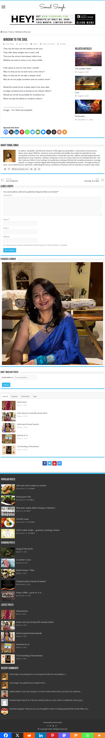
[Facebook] (6, 132)
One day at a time (91, 180)
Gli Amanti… (80, 116)
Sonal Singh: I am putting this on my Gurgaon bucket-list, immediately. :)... (37, 674)
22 (33, 500)
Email (6, 228)
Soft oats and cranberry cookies (31, 485)
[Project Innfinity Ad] (52, 19)
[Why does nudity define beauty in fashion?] (8, 511)
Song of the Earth (24, 549)
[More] (64, 132)
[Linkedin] (16, 132)
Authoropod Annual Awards (28, 424)
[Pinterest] (22, 132)
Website (6, 237)
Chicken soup (22, 519)
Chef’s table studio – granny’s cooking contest (37, 530)
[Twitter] (32, 132)
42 (34, 488)
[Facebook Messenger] (43, 132)
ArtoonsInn (57, 722)
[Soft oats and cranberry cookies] (8, 489)
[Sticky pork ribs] (8, 500)
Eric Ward (15, 110)
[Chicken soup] (8, 522)
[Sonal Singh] (52, 6)
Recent (5, 396)
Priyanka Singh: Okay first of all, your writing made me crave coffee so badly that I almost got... (46, 700)
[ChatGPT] (54, 132)
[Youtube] (54, 463)
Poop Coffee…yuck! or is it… (29, 592)
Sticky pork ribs (23, 497)
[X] (11, 132)
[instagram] (59, 463)
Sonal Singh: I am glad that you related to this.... (27, 683)
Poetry (11, 32)
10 (34, 522)
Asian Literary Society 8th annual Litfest (32, 413)
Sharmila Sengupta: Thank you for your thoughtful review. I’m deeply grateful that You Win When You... (49, 709)
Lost (77, 92)
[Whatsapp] (27, 132)
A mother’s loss (23, 560)
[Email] (38, 132)
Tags (35, 396)
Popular (14, 396)
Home (4, 32)
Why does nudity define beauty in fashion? (35, 508)
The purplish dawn (83, 68)
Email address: (8, 377)
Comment (7, 195)
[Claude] (59, 132)
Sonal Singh (9, 44)
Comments (25, 396)
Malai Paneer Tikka (25, 570)
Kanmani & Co (22, 435)
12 (30, 511)
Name (6, 220)
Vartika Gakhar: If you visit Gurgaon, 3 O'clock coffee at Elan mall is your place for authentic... (45, 692)
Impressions (22, 402)
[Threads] (48, 132)
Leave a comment (48, 44)
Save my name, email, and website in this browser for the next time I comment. (36, 245)
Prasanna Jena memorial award (31, 581)
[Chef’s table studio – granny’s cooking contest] (8, 533)
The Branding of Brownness (28, 446)
